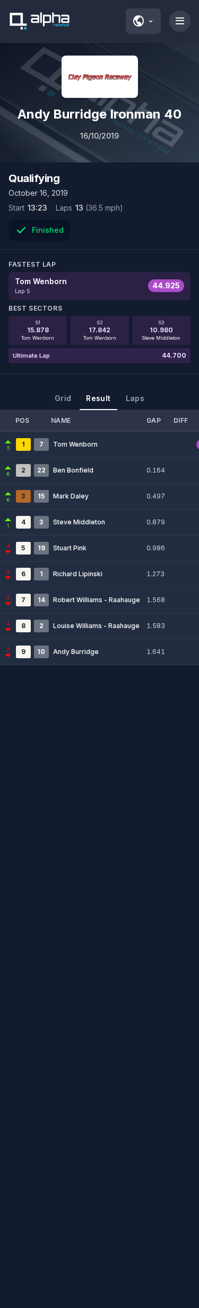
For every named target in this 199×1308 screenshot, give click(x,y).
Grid (63, 398)
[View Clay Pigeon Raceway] (100, 77)
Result (98, 398)
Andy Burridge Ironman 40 (99, 114)
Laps (135, 398)
